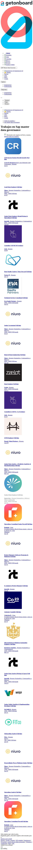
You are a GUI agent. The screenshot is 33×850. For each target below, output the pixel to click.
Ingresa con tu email (6, 839)
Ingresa (3, 82)
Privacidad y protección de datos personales (13, 842)
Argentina (8, 55)
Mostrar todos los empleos (11, 136)
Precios (6, 74)
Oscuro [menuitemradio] (7, 104)
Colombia (8, 59)
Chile (7, 57)
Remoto (8, 62)
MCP (5, 77)
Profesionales (8, 86)
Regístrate (4, 89)
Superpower (27, 840)
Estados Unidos (10, 64)
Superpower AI (18, 71)
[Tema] (1, 97)
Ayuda (6, 78)
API (13, 843)
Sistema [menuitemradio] (7, 100)
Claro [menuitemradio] (6, 102)
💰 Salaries (7, 72)
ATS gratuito (19, 840)
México (8, 61)
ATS (5, 75)
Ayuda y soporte (10, 840)
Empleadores (7, 85)
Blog (9, 843)
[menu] (1, 107)
